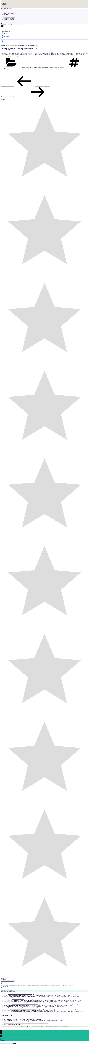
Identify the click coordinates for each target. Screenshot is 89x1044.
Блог (5, 20)
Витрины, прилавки (8, 14)
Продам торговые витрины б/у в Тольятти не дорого (21, 994)
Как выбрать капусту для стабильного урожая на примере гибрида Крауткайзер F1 (23, 1019)
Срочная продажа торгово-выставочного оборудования (25, 1011)
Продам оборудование (9, 19)
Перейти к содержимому (7, 8)
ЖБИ (5, 68)
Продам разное (13, 45)
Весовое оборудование (9, 13)
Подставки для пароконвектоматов (16, 995)
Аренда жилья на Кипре (18, 999)
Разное (7, 45)
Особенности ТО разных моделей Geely (13, 1024)
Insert (14, 1043)
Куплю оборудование (9, 18)
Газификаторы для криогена (14, 1006)
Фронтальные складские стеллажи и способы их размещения (27, 1010)
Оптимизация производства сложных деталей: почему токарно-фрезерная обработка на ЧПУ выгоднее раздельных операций (33, 1020)
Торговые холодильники (9, 17)
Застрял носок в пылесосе (18, 997)
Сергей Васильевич (21, 56)
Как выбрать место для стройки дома (18, 1005)
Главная (5, 12)
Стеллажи (6, 15)
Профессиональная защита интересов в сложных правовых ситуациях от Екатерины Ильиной (26, 1023)
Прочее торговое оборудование (56, 67)
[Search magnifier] (2, 26)
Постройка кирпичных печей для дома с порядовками (25, 1004)
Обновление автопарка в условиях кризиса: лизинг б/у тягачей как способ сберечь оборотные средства (28, 1021)
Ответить (2, 1040)
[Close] (1, 23)
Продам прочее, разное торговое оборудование (37, 67)
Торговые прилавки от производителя (17, 1002)
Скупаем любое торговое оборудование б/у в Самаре (21, 996)
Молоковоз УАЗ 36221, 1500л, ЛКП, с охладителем (24, 1000)
